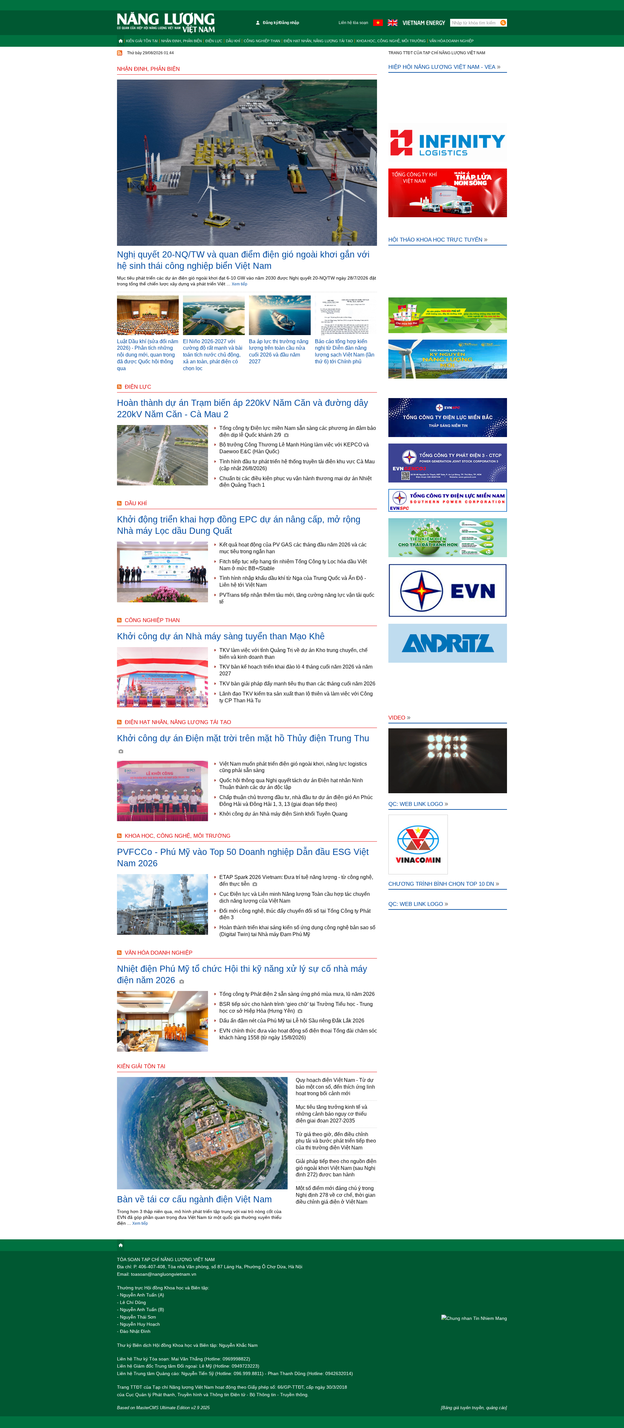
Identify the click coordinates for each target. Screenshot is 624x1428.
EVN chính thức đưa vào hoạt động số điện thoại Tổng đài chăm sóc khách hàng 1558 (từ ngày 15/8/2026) (298, 1034)
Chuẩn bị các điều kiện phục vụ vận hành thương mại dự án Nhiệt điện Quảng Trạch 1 (295, 482)
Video (396, 718)
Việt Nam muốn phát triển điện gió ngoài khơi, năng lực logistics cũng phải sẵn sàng (293, 767)
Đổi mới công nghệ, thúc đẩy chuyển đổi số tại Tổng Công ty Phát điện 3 (294, 914)
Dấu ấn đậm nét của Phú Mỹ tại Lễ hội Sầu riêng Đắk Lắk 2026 (291, 1020)
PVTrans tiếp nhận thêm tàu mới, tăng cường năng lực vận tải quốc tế (296, 598)
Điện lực (213, 41)
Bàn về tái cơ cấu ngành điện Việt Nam (194, 1199)
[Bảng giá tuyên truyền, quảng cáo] (474, 1407)
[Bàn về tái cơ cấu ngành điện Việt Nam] (202, 1134)
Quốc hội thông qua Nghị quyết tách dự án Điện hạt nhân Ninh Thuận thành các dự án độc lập (291, 784)
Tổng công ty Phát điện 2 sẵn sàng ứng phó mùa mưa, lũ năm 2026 (297, 994)
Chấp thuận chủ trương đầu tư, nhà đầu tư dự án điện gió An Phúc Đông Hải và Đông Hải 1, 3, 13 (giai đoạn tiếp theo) (296, 801)
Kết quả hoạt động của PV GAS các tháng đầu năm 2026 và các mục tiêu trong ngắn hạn (293, 548)
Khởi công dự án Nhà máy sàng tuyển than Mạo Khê (221, 636)
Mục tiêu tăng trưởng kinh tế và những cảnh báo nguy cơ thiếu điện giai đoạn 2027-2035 (331, 1113)
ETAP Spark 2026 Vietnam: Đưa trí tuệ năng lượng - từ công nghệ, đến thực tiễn (296, 880)
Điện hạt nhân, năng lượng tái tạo (318, 41)
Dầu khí (233, 41)
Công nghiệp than (262, 41)
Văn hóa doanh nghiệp (451, 41)
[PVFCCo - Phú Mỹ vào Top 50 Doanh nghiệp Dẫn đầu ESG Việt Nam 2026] (162, 904)
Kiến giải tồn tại (142, 41)
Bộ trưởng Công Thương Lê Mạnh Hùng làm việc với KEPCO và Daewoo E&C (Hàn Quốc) (294, 448)
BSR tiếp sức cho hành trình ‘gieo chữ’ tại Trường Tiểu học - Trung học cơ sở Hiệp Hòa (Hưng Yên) (296, 1007)
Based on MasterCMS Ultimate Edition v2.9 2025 (163, 1407)
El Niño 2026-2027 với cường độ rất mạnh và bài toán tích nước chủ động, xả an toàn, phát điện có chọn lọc (212, 355)
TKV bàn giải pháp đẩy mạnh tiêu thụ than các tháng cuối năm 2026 (297, 683)
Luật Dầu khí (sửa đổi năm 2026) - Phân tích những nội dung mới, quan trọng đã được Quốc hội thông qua (147, 355)
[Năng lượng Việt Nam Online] (166, 22)
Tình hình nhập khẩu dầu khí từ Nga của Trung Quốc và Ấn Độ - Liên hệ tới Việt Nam (292, 581)
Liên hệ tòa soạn (353, 22)
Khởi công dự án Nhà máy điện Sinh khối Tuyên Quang (283, 814)
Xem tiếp (239, 284)
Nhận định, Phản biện (181, 41)
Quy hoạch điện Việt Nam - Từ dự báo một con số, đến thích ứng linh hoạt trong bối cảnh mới (335, 1086)
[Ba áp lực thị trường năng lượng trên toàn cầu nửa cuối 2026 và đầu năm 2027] (280, 315)
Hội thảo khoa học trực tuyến (435, 240)
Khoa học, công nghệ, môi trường (391, 41)
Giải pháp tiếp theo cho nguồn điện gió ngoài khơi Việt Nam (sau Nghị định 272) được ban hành (336, 1168)
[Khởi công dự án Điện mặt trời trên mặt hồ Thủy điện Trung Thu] (162, 791)
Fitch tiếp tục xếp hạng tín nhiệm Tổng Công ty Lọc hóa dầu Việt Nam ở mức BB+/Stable (293, 565)
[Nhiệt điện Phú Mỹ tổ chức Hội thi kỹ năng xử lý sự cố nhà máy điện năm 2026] (162, 1021)
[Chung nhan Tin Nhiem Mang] (474, 1318)
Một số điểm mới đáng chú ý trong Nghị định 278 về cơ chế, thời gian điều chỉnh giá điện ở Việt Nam (335, 1195)
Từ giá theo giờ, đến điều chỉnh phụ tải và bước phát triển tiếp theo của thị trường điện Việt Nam (336, 1141)
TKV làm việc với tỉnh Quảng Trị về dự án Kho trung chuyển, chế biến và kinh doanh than (293, 653)
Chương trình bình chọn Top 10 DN (441, 884)
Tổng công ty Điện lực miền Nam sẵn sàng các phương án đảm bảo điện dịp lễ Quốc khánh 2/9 (297, 431)
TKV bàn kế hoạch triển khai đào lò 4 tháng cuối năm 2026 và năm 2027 (295, 670)
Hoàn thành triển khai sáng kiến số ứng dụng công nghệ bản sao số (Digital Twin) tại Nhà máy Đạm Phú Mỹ (297, 931)
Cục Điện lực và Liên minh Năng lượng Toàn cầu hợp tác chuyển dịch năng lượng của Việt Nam (294, 897)
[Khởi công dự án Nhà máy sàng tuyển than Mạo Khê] (162, 677)
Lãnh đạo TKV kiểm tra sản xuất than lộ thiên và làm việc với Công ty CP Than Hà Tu (296, 697)
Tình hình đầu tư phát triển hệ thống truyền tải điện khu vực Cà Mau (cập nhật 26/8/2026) (297, 465)
